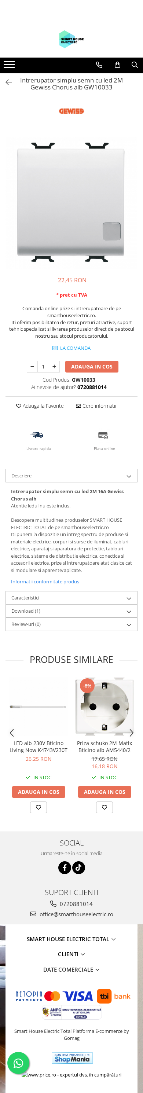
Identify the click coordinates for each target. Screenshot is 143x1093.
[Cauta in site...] (134, 65)
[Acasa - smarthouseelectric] (71, 39)
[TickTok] (78, 867)
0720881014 (75, 903)
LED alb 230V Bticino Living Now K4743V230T (38, 746)
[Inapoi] (5, 82)
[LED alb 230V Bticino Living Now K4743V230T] (38, 706)
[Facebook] (64, 867)
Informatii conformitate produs (45, 581)
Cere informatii (98, 405)
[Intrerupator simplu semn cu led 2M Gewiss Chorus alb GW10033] (72, 203)
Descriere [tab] (21, 475)
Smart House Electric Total (69, 939)
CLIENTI (69, 954)
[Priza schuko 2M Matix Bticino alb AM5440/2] (104, 706)
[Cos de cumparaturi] (117, 65)
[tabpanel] (72, 203)
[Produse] (10, 66)
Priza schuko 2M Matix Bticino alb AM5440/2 (104, 746)
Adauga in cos (92, 366)
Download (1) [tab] (25, 611)
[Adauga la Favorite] (38, 807)
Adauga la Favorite (42, 405)
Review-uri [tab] (26, 624)
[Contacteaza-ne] (99, 65)
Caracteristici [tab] (25, 597)
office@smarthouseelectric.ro (75, 914)
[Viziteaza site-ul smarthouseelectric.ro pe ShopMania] (72, 1058)
